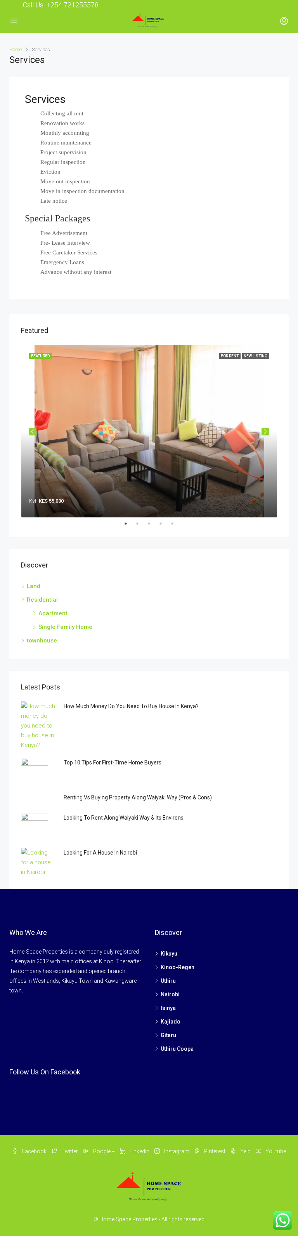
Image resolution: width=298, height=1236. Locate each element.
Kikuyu (169, 954)
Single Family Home (65, 626)
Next (265, 431)
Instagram (177, 1151)
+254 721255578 (72, 5)
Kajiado (170, 1021)
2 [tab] (141, 523)
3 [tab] (153, 523)
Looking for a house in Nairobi (100, 853)
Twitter (69, 1151)
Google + (104, 1151)
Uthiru (168, 981)
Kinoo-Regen (177, 967)
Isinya (168, 1008)
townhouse (42, 640)
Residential (42, 599)
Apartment (53, 613)
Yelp (245, 1151)
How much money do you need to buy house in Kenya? (131, 706)
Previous (32, 431)
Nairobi (170, 994)
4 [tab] (164, 523)
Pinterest (215, 1151)
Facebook (34, 1151)
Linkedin (139, 1151)
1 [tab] (129, 523)
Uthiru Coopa (177, 1049)
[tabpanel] (149, 431)
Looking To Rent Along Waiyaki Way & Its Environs (124, 818)
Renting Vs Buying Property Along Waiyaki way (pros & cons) (138, 797)
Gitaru (168, 1035)
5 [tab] (176, 523)
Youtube (275, 1151)
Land (33, 586)
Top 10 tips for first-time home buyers (112, 762)
